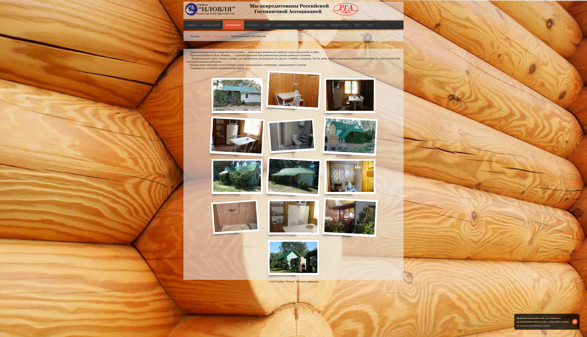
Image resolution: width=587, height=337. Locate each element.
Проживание (233, 25)
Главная (191, 25)
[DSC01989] (237, 136)
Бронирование (339, 25)
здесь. (248, 68)
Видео (357, 25)
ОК (574, 321)
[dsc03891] (294, 177)
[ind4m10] (293, 258)
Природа (303, 25)
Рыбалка (320, 25)
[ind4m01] (350, 177)
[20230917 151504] (237, 95)
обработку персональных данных (534, 325)
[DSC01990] (291, 136)
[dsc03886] (237, 177)
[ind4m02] (235, 217)
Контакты (253, 25)
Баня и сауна (284, 25)
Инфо (370, 25)
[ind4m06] (350, 217)
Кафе (268, 25)
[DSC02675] (350, 136)
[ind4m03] (293, 217)
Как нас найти (211, 25)
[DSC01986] (350, 95)
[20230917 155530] (294, 90)
